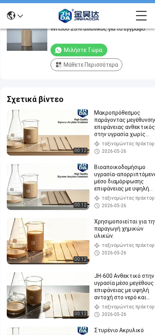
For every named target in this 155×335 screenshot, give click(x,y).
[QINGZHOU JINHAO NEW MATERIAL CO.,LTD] (79, 16)
